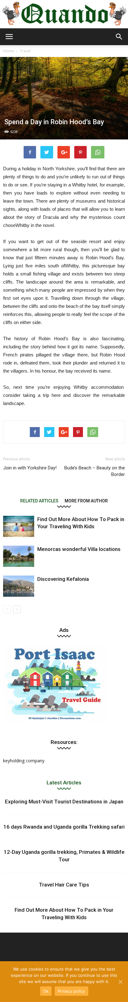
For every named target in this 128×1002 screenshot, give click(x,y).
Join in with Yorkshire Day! (30, 468)
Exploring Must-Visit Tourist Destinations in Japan (64, 801)
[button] (119, 36)
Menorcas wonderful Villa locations (79, 549)
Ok (46, 991)
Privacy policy (71, 991)
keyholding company (23, 761)
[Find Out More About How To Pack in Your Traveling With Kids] (18, 526)
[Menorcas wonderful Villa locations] (18, 556)
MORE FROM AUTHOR (86, 500)
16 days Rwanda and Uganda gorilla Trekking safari (64, 827)
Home (8, 51)
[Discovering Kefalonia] (18, 586)
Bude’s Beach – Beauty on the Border (94, 471)
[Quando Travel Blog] (64, 15)
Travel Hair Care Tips (64, 885)
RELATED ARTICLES (39, 500)
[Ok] (120, 982)
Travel (25, 51)
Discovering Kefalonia (63, 579)
